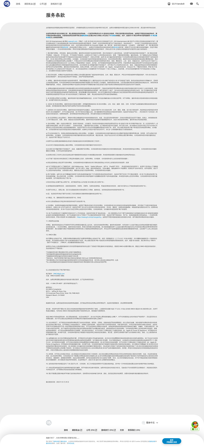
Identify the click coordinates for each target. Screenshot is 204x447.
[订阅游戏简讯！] (191, 4)
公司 (42, 4)
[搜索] (197, 3)
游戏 (18, 4)
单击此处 (71, 443)
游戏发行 (55, 4)
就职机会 (28, 4)
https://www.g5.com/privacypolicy (89, 217)
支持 (122, 430)
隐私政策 (85, 35)
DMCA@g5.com (58, 274)
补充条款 (113, 35)
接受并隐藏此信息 (171, 441)
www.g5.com (72, 41)
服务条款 (64, 441)
